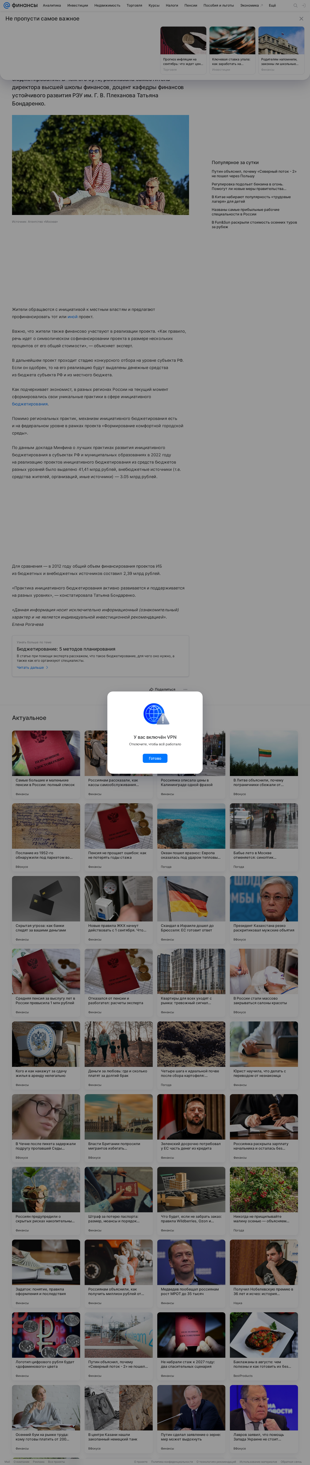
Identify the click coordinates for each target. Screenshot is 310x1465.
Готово (155, 758)
